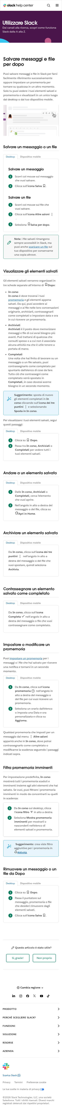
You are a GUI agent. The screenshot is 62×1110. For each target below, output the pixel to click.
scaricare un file (38, 247)
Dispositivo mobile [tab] (30, 156)
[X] (34, 996)
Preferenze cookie (36, 1082)
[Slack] (28, 1068)
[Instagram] (20, 996)
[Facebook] (27, 996)
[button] (17, 958)
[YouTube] (41, 996)
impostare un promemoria (26, 658)
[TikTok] (48, 996)
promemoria (16, 300)
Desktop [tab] (10, 156)
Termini (18, 1082)
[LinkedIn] (13, 996)
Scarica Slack (10, 1075)
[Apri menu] (57, 5)
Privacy (6, 1082)
